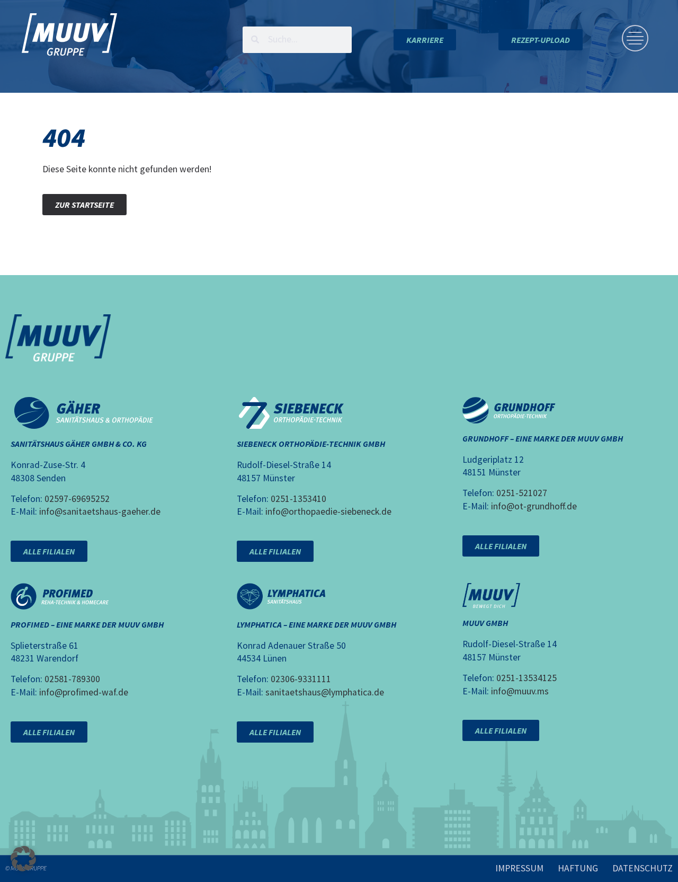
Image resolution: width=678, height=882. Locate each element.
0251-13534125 (526, 678)
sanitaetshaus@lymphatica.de (324, 692)
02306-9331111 (301, 679)
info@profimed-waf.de (83, 692)
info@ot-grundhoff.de (534, 506)
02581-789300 (72, 679)
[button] (23, 858)
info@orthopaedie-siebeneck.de (328, 511)
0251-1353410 (298, 499)
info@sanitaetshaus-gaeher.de (99, 511)
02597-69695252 (77, 499)
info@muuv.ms (520, 691)
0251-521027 (521, 493)
